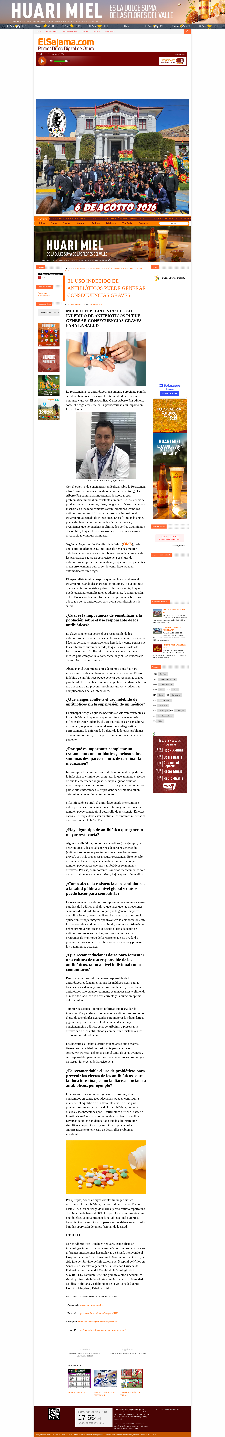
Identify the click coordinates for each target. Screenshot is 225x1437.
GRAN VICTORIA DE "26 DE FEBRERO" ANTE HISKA (107, 218)
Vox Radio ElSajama (69, 31)
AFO (161, 690)
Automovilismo (164, 700)
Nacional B (163, 705)
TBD (101, 1435)
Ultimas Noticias (80, 268)
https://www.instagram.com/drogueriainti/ (98, 1321)
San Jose (163, 674)
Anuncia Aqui (110, 31)
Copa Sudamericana (165, 716)
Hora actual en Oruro (92, 1412)
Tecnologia (180, 711)
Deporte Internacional (167, 679)
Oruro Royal (163, 711)
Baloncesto (176, 695)
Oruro (161, 695)
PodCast (85, 31)
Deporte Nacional (166, 684)
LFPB (175, 690)
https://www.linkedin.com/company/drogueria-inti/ (102, 1330)
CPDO (160, 721)
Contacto (96, 31)
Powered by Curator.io (178, 546)
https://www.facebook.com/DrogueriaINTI (98, 1313)
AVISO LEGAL (159, 1409)
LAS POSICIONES (159, 218)
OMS (127, 543)
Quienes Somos (51, 31)
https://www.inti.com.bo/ (91, 1305)
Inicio (39, 31)
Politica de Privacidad (172, 1409)
